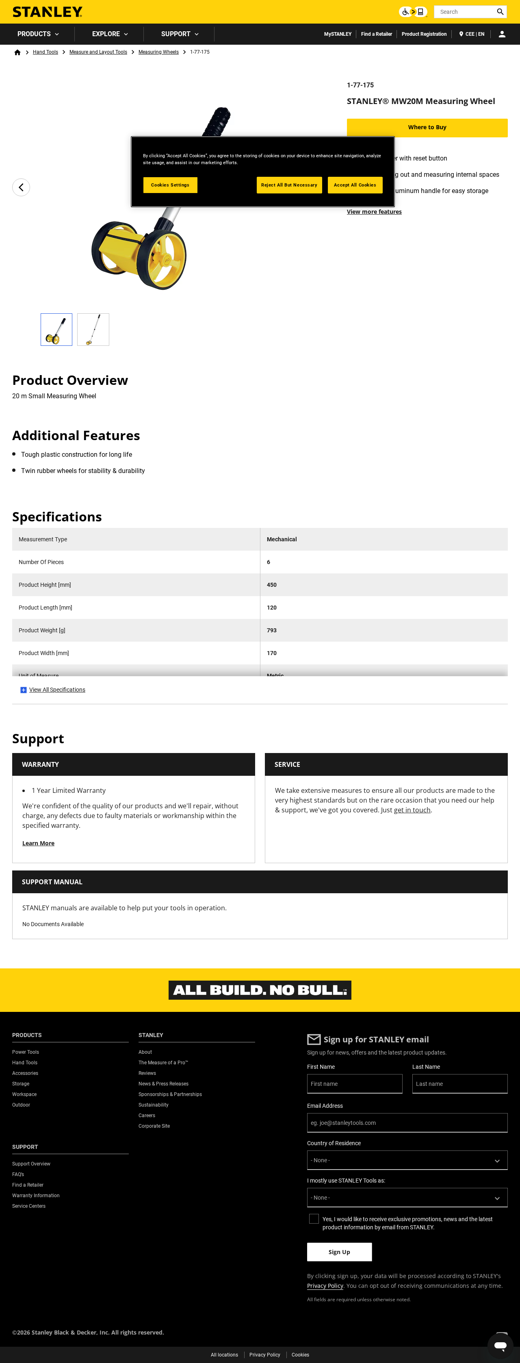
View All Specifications (57, 689)
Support (176, 34)
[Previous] (21, 187)
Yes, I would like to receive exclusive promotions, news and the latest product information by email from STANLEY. (408, 1223)
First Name (321, 1066)
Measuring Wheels (159, 52)
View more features (374, 211)
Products (34, 34)
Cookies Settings (170, 185)
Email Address (325, 1106)
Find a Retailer (376, 34)
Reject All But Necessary (289, 185)
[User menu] (502, 34)
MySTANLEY (337, 34)
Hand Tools (45, 52)
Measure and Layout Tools (98, 52)
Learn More (38, 843)
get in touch (412, 809)
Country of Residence (334, 1143)
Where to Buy (427, 127)
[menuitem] (37, 34)
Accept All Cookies (355, 185)
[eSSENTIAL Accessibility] (413, 12)
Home (17, 52)
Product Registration (424, 34)
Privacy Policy (325, 1285)
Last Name (426, 1066)
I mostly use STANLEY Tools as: (346, 1180)
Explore (106, 34)
